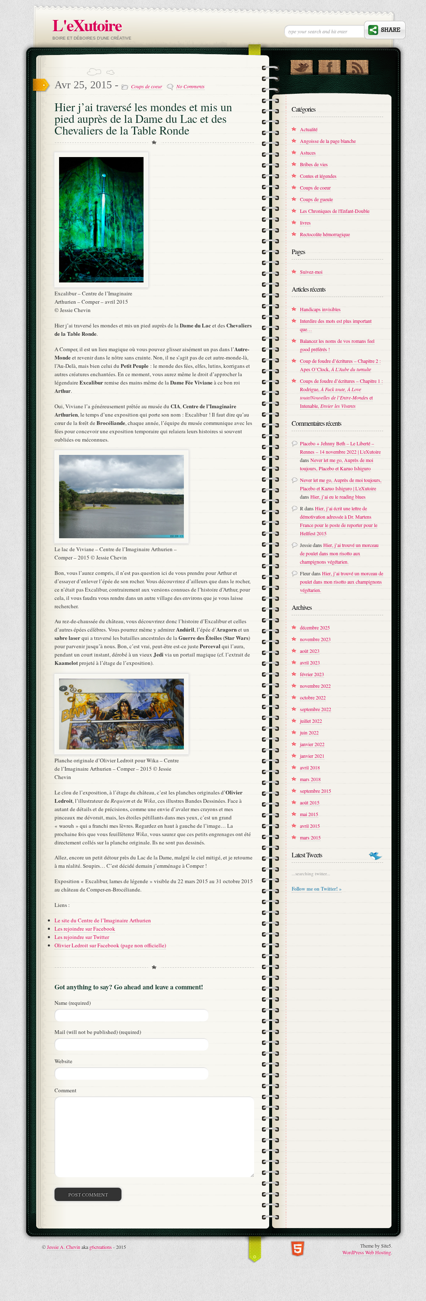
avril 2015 (310, 825)
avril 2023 (310, 662)
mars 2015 (310, 837)
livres (305, 222)
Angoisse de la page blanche (328, 140)
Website (63, 1061)
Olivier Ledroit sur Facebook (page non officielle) (110, 945)
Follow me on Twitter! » (317, 888)
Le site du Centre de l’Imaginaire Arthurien (102, 920)
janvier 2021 (312, 755)
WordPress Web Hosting (366, 1252)
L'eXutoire (86, 24)
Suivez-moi (311, 271)
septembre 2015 (315, 790)
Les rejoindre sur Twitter (81, 937)
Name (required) (72, 1002)
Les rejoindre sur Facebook (84, 928)
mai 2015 (309, 814)
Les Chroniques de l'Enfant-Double (334, 210)
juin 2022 (309, 732)
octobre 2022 (313, 697)
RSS (357, 65)
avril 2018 (310, 767)
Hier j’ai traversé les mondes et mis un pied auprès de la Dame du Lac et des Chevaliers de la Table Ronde (143, 118)
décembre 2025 (315, 627)
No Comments (190, 86)
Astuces (308, 152)
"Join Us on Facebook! (329, 65)
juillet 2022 (311, 720)
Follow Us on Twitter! (301, 65)
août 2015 (310, 802)
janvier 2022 (312, 744)
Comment (65, 1090)
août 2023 (310, 650)
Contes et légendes (318, 175)
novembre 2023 (315, 639)
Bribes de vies (314, 164)
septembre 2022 (315, 709)
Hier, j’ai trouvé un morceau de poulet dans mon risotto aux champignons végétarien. (339, 553)
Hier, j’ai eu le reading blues (338, 496)
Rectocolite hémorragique (325, 234)
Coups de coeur (146, 86)
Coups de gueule (316, 199)
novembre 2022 (315, 685)
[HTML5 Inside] (297, 1248)
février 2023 (312, 674)
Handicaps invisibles (320, 309)
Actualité (308, 129)
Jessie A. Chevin (63, 1247)
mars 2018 (310, 779)
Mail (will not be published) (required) (97, 1032)
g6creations (100, 1247)
